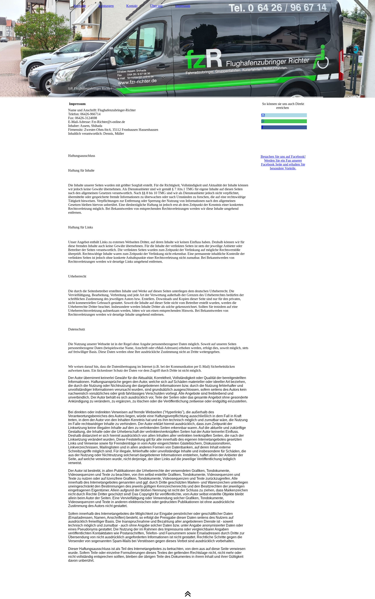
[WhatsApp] (262, 121)
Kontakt (131, 6)
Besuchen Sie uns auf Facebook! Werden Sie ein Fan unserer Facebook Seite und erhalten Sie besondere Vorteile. (283, 162)
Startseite (80, 6)
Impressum (182, 6)
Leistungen (106, 6)
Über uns (156, 6)
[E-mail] (263, 115)
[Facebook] (262, 127)
